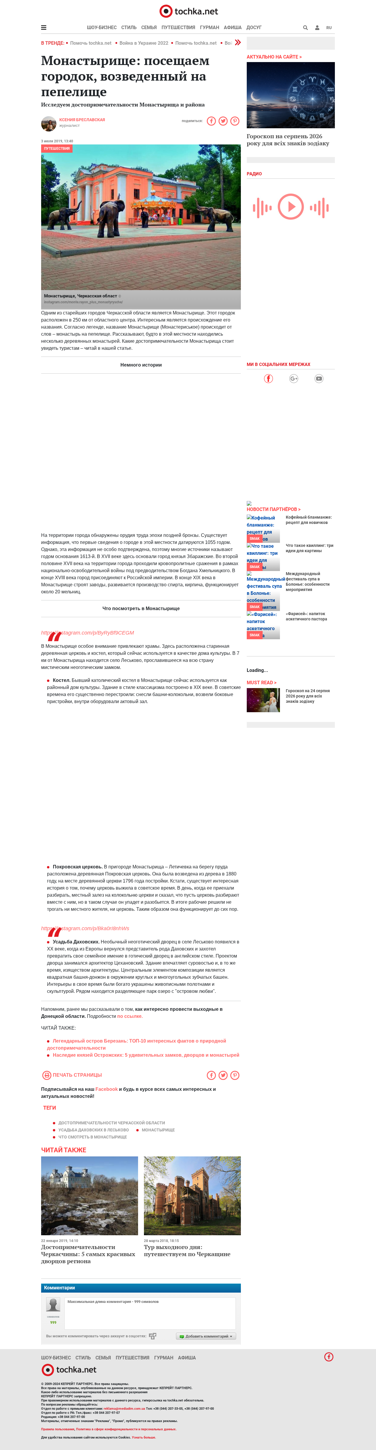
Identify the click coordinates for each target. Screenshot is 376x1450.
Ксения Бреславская (82, 119)
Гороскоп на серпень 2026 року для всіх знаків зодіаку (288, 139)
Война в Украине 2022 (144, 43)
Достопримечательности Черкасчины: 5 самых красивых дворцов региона (88, 1254)
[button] (317, 27)
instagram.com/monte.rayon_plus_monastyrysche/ (83, 302)
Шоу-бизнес (102, 27)
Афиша (233, 27)
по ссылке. (130, 1016)
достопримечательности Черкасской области (111, 1123)
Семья (149, 27)
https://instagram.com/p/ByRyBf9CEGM (87, 633)
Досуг (254, 27)
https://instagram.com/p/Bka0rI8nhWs (85, 928)
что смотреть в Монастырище (92, 1137)
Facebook (106, 1089)
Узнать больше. (144, 1437)
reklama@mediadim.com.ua (124, 1409)
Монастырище (158, 1130)
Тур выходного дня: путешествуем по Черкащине (187, 1250)
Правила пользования (57, 1429)
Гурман (209, 27)
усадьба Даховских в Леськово (93, 1130)
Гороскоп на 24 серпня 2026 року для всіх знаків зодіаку (308, 696)
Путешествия (178, 27)
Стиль (129, 27)
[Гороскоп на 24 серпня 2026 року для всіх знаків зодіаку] (263, 700)
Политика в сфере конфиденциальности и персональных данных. (126, 1429)
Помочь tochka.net (91, 43)
